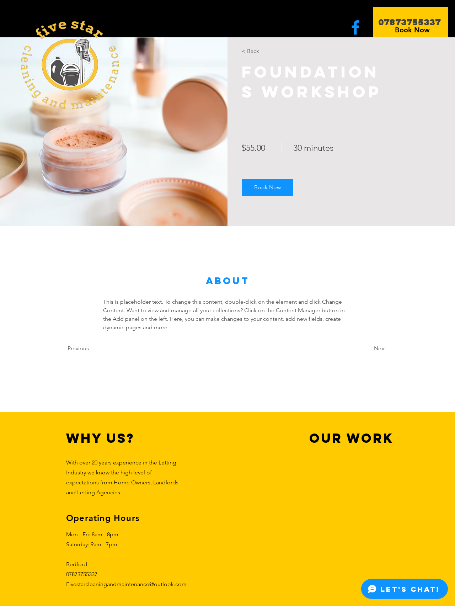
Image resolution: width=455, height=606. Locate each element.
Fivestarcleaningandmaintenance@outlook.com (126, 584)
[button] (267, 187)
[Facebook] (355, 27)
